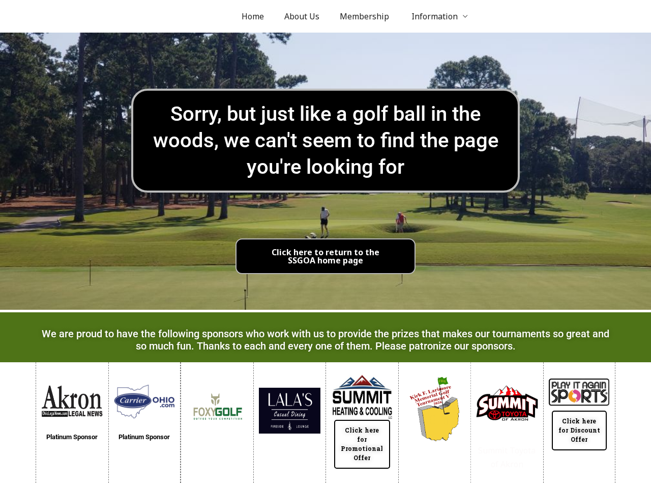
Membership (364, 16)
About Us (301, 16)
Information (433, 16)
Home (253, 16)
